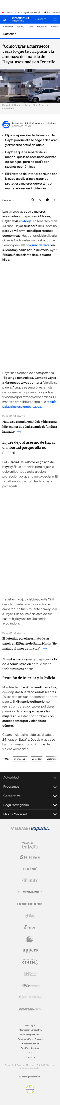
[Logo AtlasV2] (30, 985)
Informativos (20, 759)
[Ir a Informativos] (20, 19)
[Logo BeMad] (30, 939)
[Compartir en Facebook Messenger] (47, 200)
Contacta (30, 1057)
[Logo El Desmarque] (30, 892)
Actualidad (11, 777)
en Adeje (25, 221)
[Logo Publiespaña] (30, 997)
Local (30, 27)
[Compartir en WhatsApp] (32, 200)
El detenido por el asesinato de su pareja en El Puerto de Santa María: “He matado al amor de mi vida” (29, 643)
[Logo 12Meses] (30, 974)
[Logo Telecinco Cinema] (30, 962)
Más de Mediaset (15, 814)
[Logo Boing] (30, 915)
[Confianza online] (30, 1092)
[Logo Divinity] (30, 880)
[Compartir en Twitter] (40, 200)
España (20, 27)
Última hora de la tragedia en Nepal (22, 12)
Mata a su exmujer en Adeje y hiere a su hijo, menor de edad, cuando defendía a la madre (29, 427)
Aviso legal (30, 1025)
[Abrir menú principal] (55, 19)
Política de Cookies (30, 1043)
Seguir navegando (16, 805)
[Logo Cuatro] (30, 869)
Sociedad (42, 27)
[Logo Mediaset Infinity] (30, 845)
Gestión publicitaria (30, 1048)
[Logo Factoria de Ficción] (30, 904)
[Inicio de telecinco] (4, 19)
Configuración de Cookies (30, 1039)
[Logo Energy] (30, 927)
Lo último (8, 27)
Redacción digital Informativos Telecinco (34, 123)
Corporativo (12, 796)
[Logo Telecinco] (30, 857)
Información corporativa (30, 1030)
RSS (30, 1052)
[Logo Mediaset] (30, 830)
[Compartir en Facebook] (55, 200)
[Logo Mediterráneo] (30, 1009)
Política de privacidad (30, 1034)
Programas (11, 786)
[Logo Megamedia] (31, 1076)
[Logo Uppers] (30, 950)
